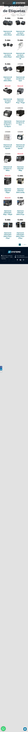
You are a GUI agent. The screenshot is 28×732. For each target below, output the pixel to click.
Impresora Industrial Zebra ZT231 (20, 212)
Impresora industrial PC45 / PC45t (20, 100)
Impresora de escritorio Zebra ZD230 (20, 33)
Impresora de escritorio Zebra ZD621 (7, 78)
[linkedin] (20, 260)
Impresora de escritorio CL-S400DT (20, 146)
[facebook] (17, 260)
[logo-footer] (18, 2)
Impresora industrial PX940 (7, 190)
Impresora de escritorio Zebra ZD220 (7, 33)
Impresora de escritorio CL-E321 (20, 122)
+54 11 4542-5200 (20, 255)
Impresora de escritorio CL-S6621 (7, 168)
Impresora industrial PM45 (20, 168)
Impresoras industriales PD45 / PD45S (7, 212)
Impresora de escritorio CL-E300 (20, 78)
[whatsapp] (23, 260)
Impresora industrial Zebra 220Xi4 (20, 190)
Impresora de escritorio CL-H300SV (7, 146)
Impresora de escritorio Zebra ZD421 (7, 55)
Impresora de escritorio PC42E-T (7, 100)
